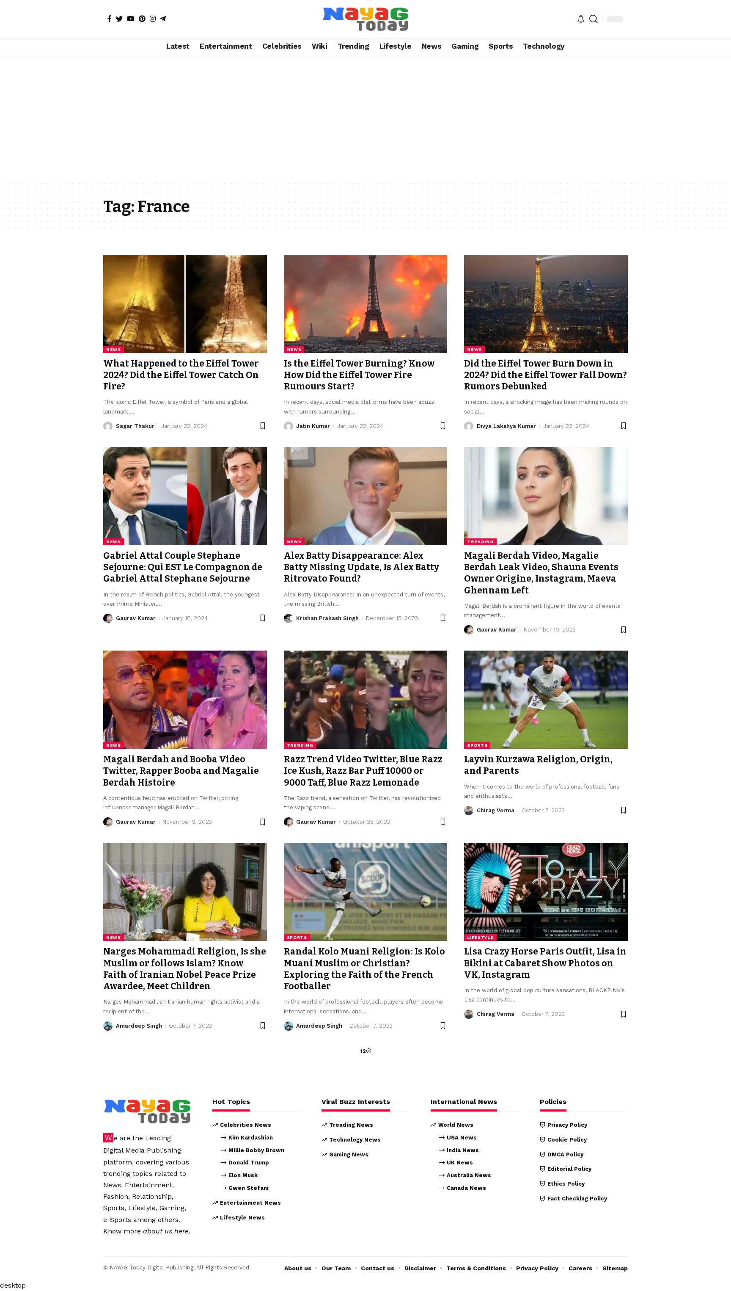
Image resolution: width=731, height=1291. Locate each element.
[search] (593, 19)
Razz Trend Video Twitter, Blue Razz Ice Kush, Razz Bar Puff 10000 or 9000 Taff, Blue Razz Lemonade (363, 771)
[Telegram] (163, 18)
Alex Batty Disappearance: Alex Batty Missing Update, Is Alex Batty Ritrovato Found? (361, 567)
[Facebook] (109, 18)
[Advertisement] (365, 117)
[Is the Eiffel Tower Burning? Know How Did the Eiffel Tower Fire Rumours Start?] (366, 304)
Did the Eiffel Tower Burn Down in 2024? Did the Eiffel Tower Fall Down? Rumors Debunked (545, 375)
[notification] (581, 19)
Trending (480, 541)
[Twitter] (119, 18)
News (113, 349)
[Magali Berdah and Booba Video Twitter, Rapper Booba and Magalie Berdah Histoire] (185, 700)
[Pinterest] (142, 18)
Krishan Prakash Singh (327, 618)
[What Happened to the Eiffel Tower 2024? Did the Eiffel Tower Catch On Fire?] (185, 304)
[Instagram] (153, 18)
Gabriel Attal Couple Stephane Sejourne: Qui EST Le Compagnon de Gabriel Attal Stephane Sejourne (182, 567)
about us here (166, 1231)
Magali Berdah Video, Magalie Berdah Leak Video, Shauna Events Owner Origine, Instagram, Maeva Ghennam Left (541, 573)
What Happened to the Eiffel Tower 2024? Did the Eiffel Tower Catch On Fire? (181, 375)
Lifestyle (480, 937)
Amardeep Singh (139, 1026)
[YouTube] (131, 18)
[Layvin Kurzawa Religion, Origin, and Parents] (546, 700)
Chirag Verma (495, 810)
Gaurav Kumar (136, 618)
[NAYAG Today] (365, 19)
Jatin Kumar (313, 426)
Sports (477, 745)
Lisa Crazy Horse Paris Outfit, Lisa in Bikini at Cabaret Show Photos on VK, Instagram (545, 963)
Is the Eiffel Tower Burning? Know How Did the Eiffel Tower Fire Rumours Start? (359, 375)
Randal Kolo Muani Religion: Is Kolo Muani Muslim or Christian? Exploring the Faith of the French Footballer (364, 969)
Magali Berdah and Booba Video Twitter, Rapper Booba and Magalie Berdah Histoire (181, 771)
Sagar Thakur (135, 426)
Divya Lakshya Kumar (506, 426)
